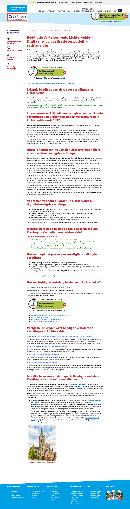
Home (29, 31)
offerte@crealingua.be (17, 7)
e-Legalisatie (55, 494)
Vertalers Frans (95, 494)
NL (119, 10)
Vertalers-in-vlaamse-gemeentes (42, 31)
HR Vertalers (75, 502)
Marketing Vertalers (77, 504)
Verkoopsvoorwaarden (38, 492)
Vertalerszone (15, 496)
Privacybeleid (35, 494)
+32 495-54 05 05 (17, 10)
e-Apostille (54, 492)
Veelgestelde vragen (55, 499)
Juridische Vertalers (77, 494)
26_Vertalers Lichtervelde (63, 31)
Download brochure (17, 498)
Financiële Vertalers (77, 496)
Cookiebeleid (35, 496)
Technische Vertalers (74, 499)
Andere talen (94, 498)
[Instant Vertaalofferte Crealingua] (48, 73)
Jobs (12, 494)
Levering (53, 496)
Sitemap (33, 498)
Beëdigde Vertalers (77, 492)
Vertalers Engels (95, 492)
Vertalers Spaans (95, 496)
